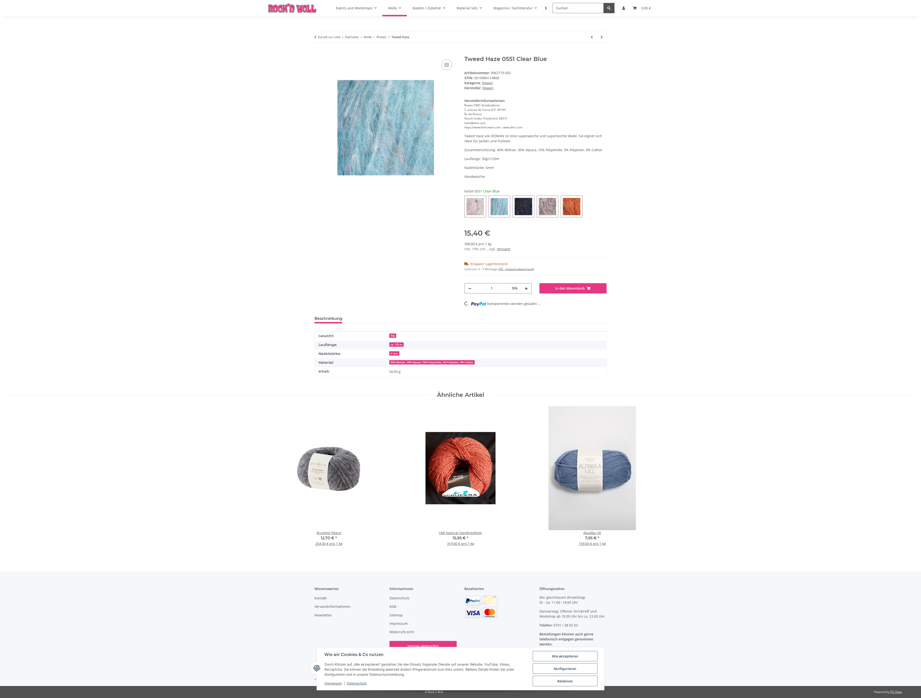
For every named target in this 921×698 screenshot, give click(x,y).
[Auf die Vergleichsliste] (446, 65)
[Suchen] (608, 8)
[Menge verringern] (470, 288)
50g (392, 335)
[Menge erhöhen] (526, 288)
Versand (503, 249)
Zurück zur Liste (329, 37)
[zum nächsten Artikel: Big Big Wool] (602, 37)
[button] (543, 8)
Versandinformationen (332, 606)
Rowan (487, 83)
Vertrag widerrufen (423, 646)
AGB (393, 606)
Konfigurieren (565, 669)
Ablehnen (565, 681)
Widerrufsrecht (402, 632)
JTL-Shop (896, 692)
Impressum (333, 683)
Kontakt (320, 598)
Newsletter (323, 615)
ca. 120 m (396, 344)
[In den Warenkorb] (318, 53)
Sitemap (396, 615)
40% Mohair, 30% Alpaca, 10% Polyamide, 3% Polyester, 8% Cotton (431, 362)
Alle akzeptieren (565, 656)
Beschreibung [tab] (328, 318)
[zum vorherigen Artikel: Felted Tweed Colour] (592, 37)
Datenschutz (357, 683)
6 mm (394, 353)
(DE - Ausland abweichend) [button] (516, 269)
